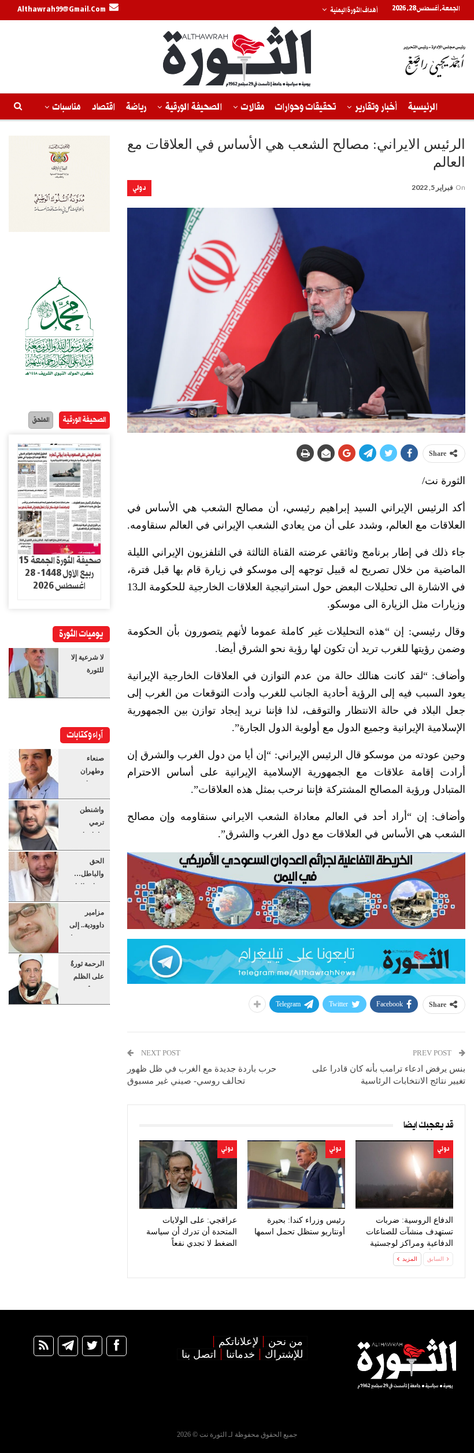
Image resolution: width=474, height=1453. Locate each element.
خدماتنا (240, 1354)
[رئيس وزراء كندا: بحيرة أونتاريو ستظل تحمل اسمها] (296, 1174)
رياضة (136, 107)
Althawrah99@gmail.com (61, 9)
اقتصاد (103, 107)
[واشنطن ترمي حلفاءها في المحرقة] (33, 825)
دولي (139, 187)
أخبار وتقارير (376, 107)
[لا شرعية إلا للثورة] (33, 673)
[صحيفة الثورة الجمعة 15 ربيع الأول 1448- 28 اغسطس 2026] (59, 499)
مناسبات (66, 107)
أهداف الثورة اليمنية (353, 10)
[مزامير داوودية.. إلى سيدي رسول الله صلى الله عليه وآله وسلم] (33, 928)
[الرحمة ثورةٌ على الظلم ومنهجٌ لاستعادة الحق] (33, 979)
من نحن (285, 1341)
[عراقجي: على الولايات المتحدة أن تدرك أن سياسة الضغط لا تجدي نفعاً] (188, 1174)
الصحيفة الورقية (193, 107)
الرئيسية (423, 107)
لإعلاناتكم (238, 1341)
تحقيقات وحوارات (305, 107)
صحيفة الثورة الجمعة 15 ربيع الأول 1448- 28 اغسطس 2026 (59, 573)
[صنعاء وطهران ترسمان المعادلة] (33, 774)
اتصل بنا (199, 1354)
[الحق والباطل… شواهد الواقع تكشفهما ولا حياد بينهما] (33, 876)
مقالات (252, 107)
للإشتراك (284, 1354)
